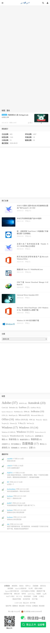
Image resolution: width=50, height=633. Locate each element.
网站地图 (41, 606)
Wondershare (17, 436)
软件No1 (28, 586)
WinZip (5, 436)
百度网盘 (30, 443)
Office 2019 (21, 420)
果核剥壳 (14, 586)
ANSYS (23, 403)
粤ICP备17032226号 (14, 611)
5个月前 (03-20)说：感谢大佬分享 (16, 460)
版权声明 (8, 606)
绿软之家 (17, 594)
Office (8, 419)
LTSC (4, 415)
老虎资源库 (27, 596)
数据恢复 (36, 439)
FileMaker (18, 412)
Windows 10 (28, 427)
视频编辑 (15, 448)
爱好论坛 (43, 586)
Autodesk (36, 403)
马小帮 (30, 588)
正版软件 (6, 444)
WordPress (29, 436)
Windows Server (40, 432)
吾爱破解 (35, 586)
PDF (32, 420)
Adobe (10, 403)
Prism (39, 420)
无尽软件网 (26, 599)
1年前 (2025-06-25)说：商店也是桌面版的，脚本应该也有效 (18, 490)
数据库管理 (25, 439)
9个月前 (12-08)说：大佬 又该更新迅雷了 (15, 467)
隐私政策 (22, 606)
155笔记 (41, 596)
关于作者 (32, 603)
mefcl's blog (31, 594)
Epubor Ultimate (7, 411)
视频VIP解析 (38, 588)
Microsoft (24, 415)
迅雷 (32, 448)
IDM (26, 412)
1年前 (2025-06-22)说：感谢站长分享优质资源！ (17, 518)
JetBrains (37, 411)
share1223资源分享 (20, 588)
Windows (4, 115)
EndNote (24, 407)
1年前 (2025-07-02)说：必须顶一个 (15, 483)
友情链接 (35, 606)
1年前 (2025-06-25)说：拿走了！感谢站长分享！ (17, 497)
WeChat (30, 423)
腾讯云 (43, 444)
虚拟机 (6, 448)
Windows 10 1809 (8, 432)
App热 (44, 594)
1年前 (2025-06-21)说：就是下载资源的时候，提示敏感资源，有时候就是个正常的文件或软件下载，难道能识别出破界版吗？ (27, 526)
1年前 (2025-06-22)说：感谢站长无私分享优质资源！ (17, 511)
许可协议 (28, 606)
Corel (5, 407)
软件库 (24, 594)
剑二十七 (19, 596)
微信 (4, 439)
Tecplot (5, 423)
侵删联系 (15, 606)
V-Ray (21, 423)
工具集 (35, 596)
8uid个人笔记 (10, 596)
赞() (31, 122)
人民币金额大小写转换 (28, 591)
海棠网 (38, 594)
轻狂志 (21, 586)
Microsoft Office (37, 415)
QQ (45, 420)
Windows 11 (25, 431)
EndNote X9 (35, 407)
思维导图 (14, 439)
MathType (13, 415)
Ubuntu (13, 423)
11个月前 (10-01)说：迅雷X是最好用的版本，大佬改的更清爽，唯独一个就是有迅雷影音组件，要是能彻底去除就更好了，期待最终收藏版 (27, 475)
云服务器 (39, 436)
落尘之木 (25, 3)
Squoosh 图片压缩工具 (12, 591)
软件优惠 (24, 447)
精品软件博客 (17, 599)
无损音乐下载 (8, 594)
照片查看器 (16, 444)
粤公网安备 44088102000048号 (32, 611)
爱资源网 (10, 588)
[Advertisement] (25, 30)
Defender (13, 407)
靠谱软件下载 (41, 591)
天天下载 (34, 599)
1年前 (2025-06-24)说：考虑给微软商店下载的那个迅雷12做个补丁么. (21, 504)
